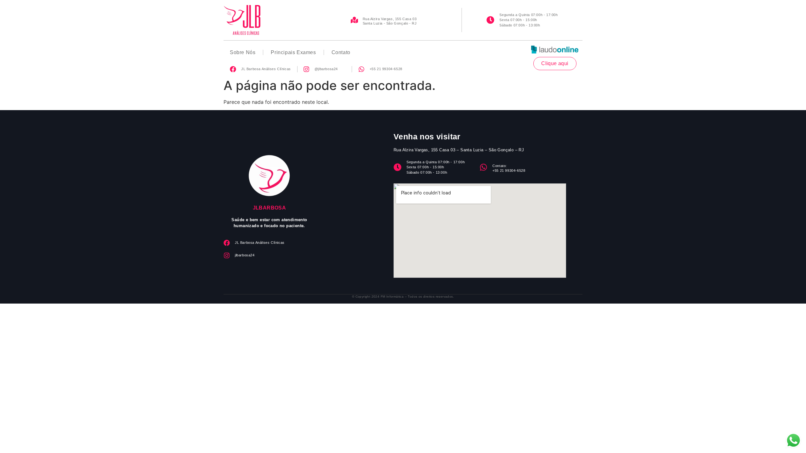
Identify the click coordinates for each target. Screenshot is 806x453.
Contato (341, 52)
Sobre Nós (242, 52)
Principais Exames (293, 52)
